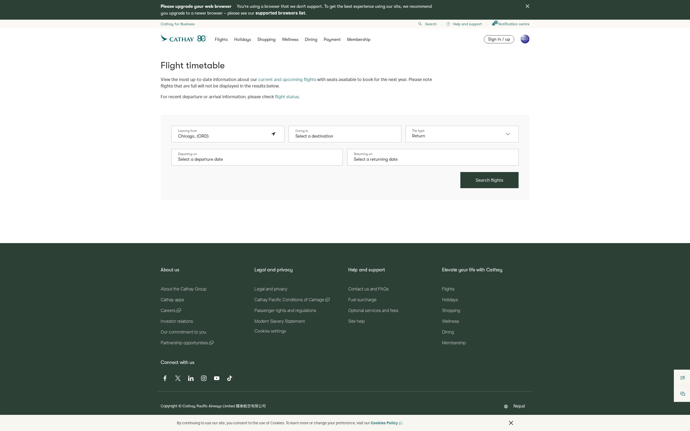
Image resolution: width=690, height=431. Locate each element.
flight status (287, 96)
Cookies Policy (384, 423)
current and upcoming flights (287, 79)
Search (431, 24)
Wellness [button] (290, 39)
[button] (510, 134)
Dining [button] (311, 39)
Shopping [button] (266, 39)
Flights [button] (221, 39)
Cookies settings (270, 331)
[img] (527, 6)
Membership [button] (358, 39)
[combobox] (222, 136)
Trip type (418, 130)
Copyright (169, 406)
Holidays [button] (242, 39)
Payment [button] (332, 39)
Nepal (519, 406)
